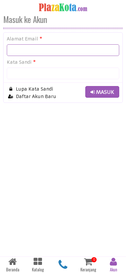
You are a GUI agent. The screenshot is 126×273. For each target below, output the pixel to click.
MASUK (104, 92)
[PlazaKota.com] (63, 7)
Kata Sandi (21, 62)
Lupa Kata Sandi (34, 89)
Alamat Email (24, 39)
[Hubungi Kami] (63, 265)
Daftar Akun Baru (35, 96)
